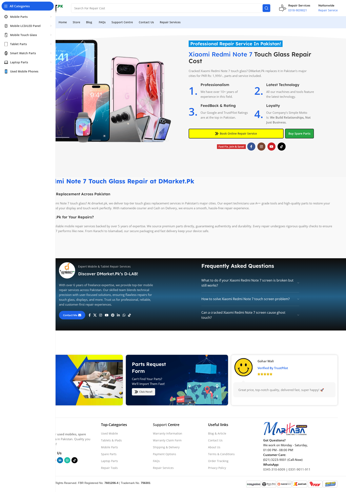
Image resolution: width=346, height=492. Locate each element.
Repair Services (163, 468)
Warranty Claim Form (167, 440)
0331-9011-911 (299, 469)
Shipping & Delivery (166, 447)
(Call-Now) (295, 460)
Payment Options (164, 454)
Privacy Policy (217, 468)
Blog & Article (217, 433)
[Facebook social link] (251, 146)
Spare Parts (109, 454)
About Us (214, 447)
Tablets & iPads (111, 440)
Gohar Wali (266, 361)
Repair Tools (109, 468)
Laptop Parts (109, 461)
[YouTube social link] (271, 146)
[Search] (266, 8)
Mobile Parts (109, 447)
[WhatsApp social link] (124, 315)
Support (160, 424)
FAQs (156, 461)
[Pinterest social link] (113, 315)
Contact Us (215, 440)
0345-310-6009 (274, 469)
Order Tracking (218, 461)
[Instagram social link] (261, 146)
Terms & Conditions (221, 454)
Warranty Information (167, 433)
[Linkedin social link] (118, 315)
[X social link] (95, 315)
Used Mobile (109, 433)
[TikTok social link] (282, 146)
